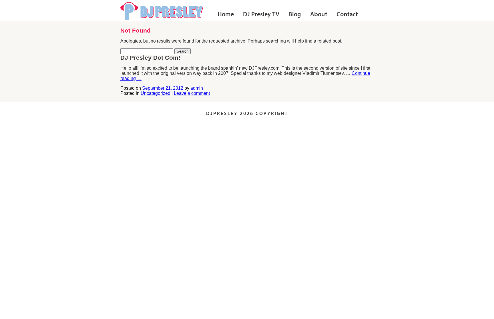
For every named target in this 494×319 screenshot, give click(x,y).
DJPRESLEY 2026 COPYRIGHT (247, 113)
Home (226, 14)
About (318, 14)
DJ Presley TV (261, 14)
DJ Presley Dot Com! (150, 57)
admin (196, 88)
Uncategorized (155, 93)
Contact (347, 14)
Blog (294, 14)
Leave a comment (192, 93)
